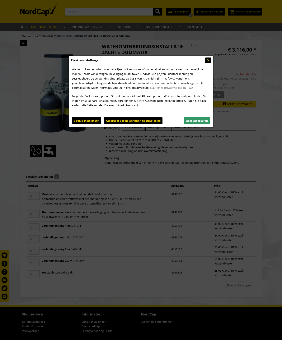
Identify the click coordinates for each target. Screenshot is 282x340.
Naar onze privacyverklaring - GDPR (173, 88)
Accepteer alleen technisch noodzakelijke (133, 120)
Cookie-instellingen (86, 120)
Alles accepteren (197, 120)
